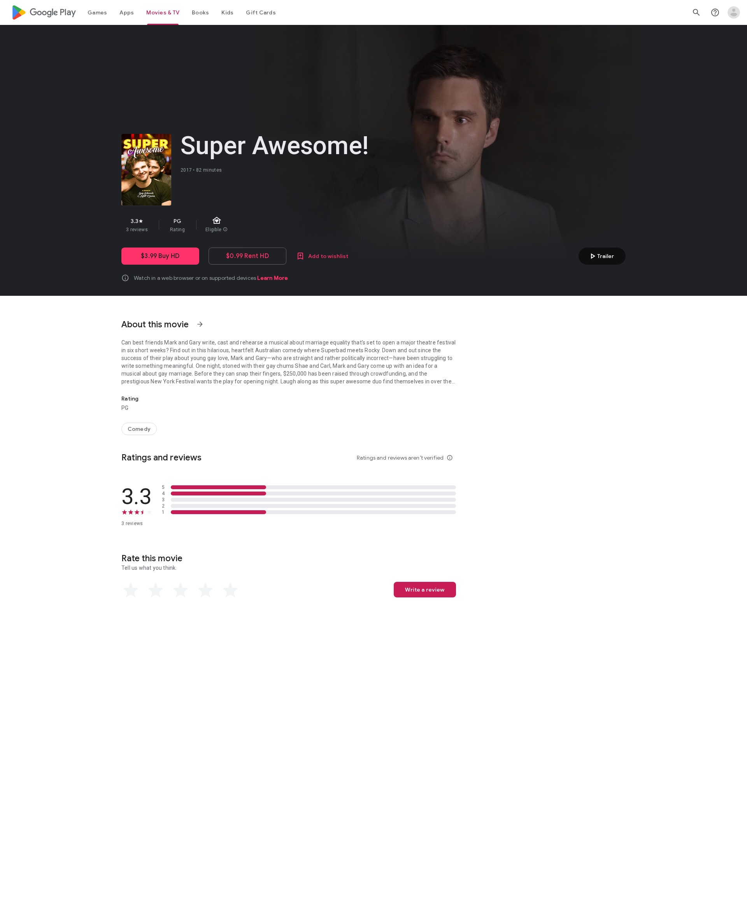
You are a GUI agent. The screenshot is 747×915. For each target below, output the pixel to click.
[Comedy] (139, 429)
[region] (259, 225)
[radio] (130, 590)
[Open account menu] (733, 12)
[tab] (97, 12)
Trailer (601, 256)
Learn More (272, 277)
